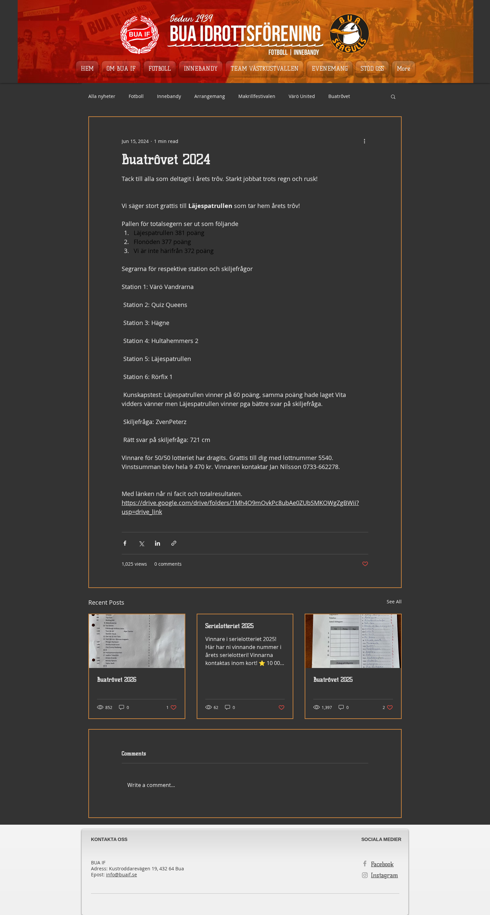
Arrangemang (209, 96)
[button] (393, 96)
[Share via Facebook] (125, 543)
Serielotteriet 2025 (229, 626)
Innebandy (169, 96)
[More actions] (364, 141)
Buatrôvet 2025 (333, 679)
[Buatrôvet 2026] (137, 641)
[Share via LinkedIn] (157, 543)
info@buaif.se (121, 874)
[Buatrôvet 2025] (353, 641)
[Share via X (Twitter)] (141, 543)
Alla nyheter (101, 96)
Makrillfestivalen (256, 96)
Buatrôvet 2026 (116, 679)
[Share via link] (174, 543)
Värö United (302, 96)
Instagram (384, 875)
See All (394, 601)
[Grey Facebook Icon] (365, 863)
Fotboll (136, 96)
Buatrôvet (339, 96)
